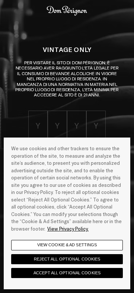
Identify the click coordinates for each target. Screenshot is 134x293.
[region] (67, 213)
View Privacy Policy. (68, 229)
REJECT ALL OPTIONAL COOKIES (67, 259)
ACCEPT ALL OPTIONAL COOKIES (67, 273)
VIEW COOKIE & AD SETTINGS (67, 245)
